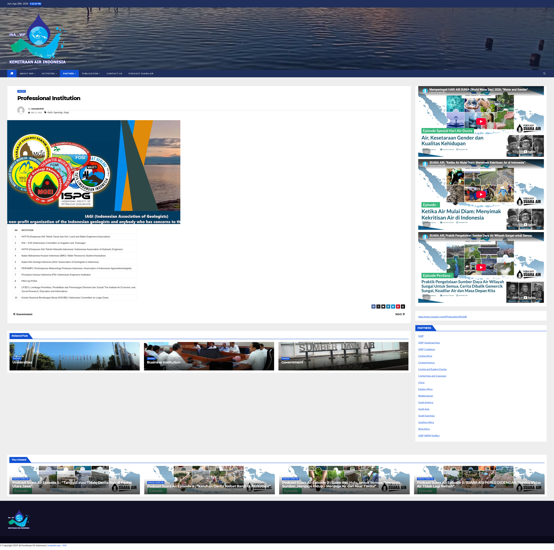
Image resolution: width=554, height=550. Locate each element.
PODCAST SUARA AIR (141, 73)
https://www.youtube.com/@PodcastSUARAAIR (442, 317)
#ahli (50, 112)
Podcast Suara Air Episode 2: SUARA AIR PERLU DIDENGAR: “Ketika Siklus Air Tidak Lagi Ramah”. (479, 484)
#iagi (66, 112)
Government (24, 314)
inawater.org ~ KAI (57, 545)
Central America (426, 362)
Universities (22, 362)
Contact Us (114, 73)
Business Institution (163, 362)
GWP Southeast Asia (429, 343)
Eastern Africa (425, 389)
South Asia (423, 409)
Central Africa (425, 356)
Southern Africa (426, 422)
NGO (398, 314)
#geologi (58, 112)
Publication (90, 73)
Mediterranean (425, 396)
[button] (544, 73)
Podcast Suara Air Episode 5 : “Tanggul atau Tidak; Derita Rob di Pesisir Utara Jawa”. (72, 484)
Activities (49, 73)
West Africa (424, 429)
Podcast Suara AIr (21, 479)
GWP (421, 336)
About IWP (27, 73)
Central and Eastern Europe (432, 369)
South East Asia (426, 416)
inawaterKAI (37, 108)
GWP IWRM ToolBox (429, 435)
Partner (68, 73)
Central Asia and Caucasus (432, 376)
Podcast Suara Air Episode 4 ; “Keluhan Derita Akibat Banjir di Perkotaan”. (209, 486)
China (421, 382)
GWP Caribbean (426, 349)
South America (425, 402)
